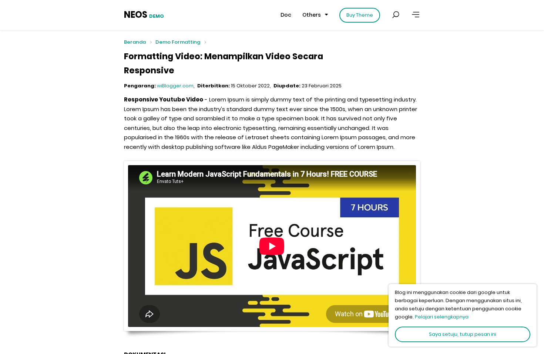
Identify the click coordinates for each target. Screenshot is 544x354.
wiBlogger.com (175, 85)
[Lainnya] (415, 15)
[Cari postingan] (395, 15)
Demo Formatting (177, 42)
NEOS (144, 15)
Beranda (135, 42)
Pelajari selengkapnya (442, 316)
